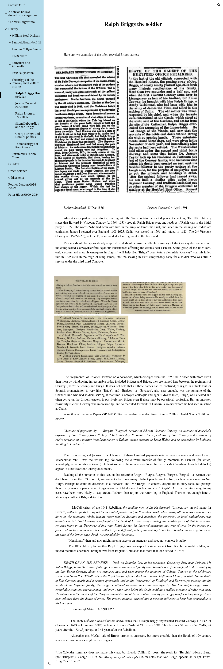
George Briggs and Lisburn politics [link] (27, 135)
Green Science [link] (17, 171)
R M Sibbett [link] (19, 56)
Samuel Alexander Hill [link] (26, 42)
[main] (133, 22)
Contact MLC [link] (16, 5)
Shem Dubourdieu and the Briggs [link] (27, 125)
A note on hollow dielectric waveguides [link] (22, 13)
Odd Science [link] (16, 177)
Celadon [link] (13, 164)
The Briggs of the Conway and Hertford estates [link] (26, 83)
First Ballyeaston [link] (23, 73)
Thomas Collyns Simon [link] (26, 49)
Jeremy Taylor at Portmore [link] (25, 105)
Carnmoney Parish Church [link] (24, 155)
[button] (219, 5)
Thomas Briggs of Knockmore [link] (26, 145)
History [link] (13, 29)
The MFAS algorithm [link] (21, 22)
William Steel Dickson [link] (26, 35)
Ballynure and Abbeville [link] (21, 64)
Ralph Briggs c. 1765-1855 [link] (25, 115)
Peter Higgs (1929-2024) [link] (23, 194)
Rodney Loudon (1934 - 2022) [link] (23, 186)
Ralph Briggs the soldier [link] (27, 95)
